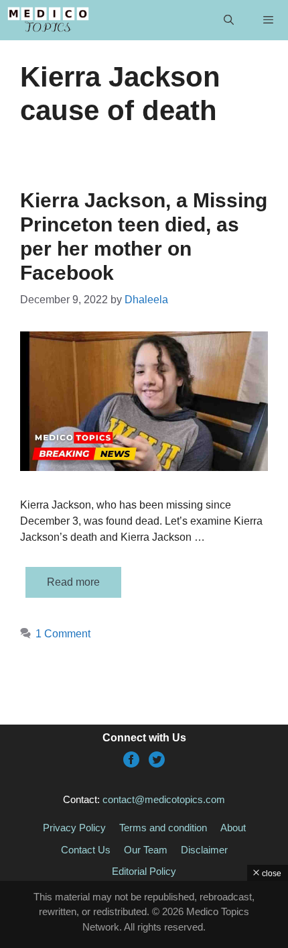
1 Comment (62, 633)
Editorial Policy (144, 871)
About (233, 827)
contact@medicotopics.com (163, 799)
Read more (73, 582)
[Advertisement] (144, 914)
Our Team (145, 849)
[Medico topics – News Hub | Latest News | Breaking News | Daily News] (48, 20)
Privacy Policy (74, 827)
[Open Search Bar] (228, 20)
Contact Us (86, 849)
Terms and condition (163, 827)
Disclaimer (204, 849)
